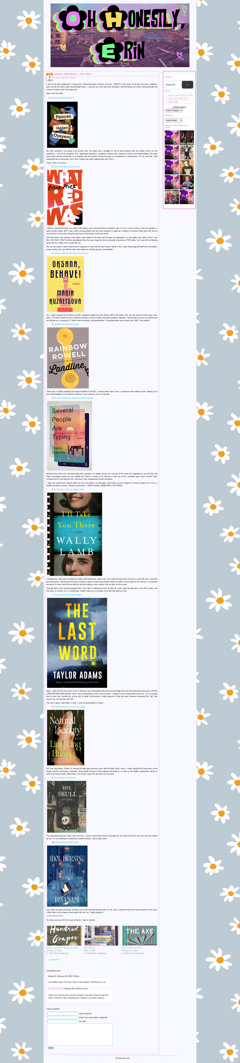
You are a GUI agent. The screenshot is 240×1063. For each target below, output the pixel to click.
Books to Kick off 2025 (131, 948)
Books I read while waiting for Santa (62, 948)
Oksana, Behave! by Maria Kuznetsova (71, 253)
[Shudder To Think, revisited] (172, 167)
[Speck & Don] (172, 137)
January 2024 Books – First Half (73, 74)
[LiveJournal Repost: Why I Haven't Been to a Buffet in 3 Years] (172, 152)
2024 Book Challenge (68, 78)
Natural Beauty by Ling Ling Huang (69, 707)
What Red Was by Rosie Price (67, 167)
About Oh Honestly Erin (180, 95)
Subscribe (173, 102)
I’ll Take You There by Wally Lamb (69, 489)
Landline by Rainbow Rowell (66, 324)
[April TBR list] (101, 935)
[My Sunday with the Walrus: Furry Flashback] (187, 152)
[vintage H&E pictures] (172, 197)
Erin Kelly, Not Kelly (56, 989)
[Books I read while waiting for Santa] (63, 935)
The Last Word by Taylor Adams (68, 595)
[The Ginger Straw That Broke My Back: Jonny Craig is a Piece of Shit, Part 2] (172, 182)
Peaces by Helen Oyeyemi (62, 98)
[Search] (187, 85)
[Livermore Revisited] (187, 197)
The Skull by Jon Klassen (65, 778)
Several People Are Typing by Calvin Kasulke (73, 398)
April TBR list (89, 948)
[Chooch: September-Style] (187, 137)
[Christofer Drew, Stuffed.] (187, 167)
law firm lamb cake (178, 99)
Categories (179, 107)
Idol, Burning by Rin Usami (66, 842)
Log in (168, 76)
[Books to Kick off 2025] (139, 935)
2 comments (54, 959)
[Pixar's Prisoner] (187, 182)
